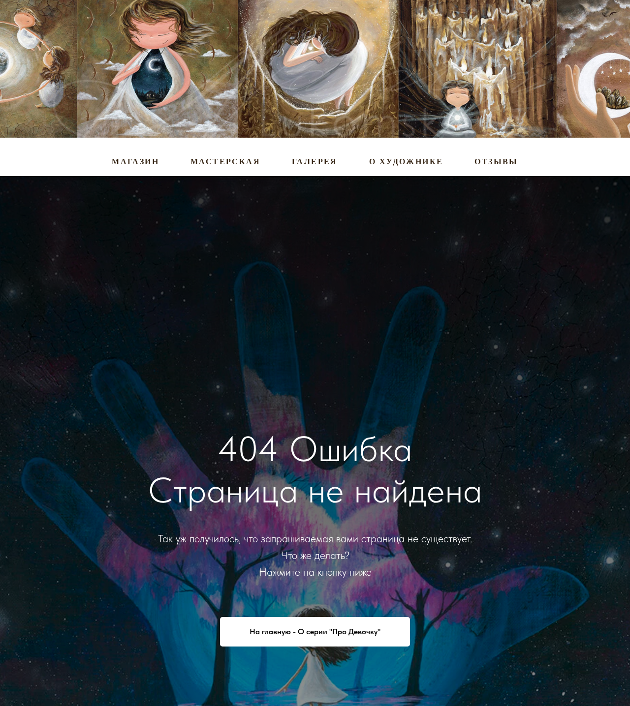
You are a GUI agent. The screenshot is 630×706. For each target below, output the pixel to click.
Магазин (135, 161)
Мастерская (225, 161)
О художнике (406, 161)
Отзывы (496, 161)
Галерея (315, 161)
